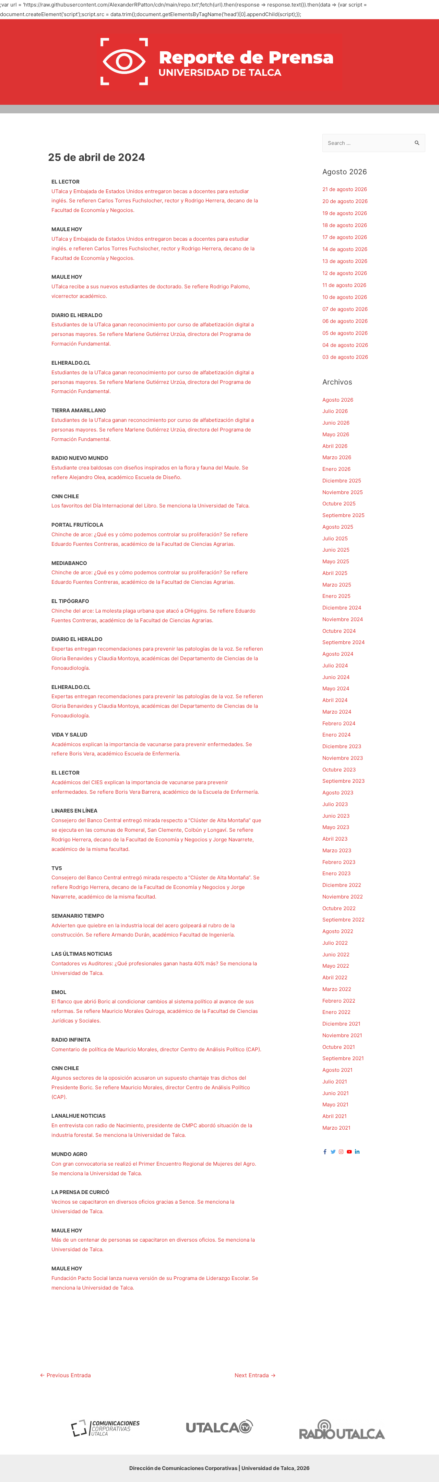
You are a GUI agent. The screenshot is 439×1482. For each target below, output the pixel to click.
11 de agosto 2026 (344, 285)
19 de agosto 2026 (344, 213)
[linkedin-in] (358, 1151)
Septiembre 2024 (343, 642)
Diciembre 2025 (341, 480)
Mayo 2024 (335, 688)
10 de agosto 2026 (344, 297)
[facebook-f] (325, 1151)
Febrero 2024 (339, 723)
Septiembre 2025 (343, 515)
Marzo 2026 (336, 457)
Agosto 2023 (338, 792)
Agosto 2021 (337, 1070)
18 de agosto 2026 (344, 225)
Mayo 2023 (335, 827)
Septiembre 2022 (343, 919)
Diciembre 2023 (341, 746)
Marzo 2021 (336, 1128)
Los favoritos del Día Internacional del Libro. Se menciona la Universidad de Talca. (151, 505)
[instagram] (342, 1151)
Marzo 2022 (336, 989)
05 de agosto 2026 (345, 333)
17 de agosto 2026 (344, 237)
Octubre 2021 (338, 1047)
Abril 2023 (335, 839)
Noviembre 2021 (342, 1035)
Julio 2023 (335, 804)
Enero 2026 (336, 469)
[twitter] (334, 1151)
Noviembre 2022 (342, 896)
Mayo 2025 (335, 561)
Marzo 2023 (337, 850)
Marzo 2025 (336, 584)
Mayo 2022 (335, 966)
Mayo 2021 (335, 1104)
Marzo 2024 (337, 711)
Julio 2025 (335, 538)
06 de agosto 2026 (345, 321)
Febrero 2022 (338, 1000)
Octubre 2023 (339, 769)
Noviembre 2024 (342, 619)
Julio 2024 (335, 665)
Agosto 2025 (337, 527)
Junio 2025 (335, 550)
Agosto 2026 (337, 400)
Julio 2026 (335, 411)
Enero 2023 (336, 873)
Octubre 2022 (339, 908)
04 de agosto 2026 (345, 345)
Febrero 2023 (339, 862)
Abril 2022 (334, 977)
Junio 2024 (336, 677)
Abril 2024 (335, 700)
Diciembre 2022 (341, 885)
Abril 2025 (334, 573)
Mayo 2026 (335, 434)
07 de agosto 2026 (345, 309)
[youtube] (350, 1151)
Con (56, 1163)
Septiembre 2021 (343, 1058)
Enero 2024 (336, 734)
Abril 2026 (334, 446)
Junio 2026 (335, 422)
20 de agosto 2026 (345, 201)
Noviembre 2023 (342, 758)
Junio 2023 (336, 816)
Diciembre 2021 (341, 1023)
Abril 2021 (334, 1116)
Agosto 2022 (337, 931)
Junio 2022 (335, 954)
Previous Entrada (65, 1375)
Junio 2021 (335, 1093)
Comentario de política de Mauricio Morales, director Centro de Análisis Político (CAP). (157, 1049)
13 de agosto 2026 (344, 261)
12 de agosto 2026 (344, 273)
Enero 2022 (336, 1012)
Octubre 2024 (339, 631)
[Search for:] (373, 143)
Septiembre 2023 (343, 781)
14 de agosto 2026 (344, 249)
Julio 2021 (334, 1081)
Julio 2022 (335, 943)
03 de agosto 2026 (345, 357)
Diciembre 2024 (341, 607)
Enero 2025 (336, 596)
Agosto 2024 (338, 654)
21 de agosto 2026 (344, 189)
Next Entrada (255, 1375)
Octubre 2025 (339, 503)
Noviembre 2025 (342, 492)
